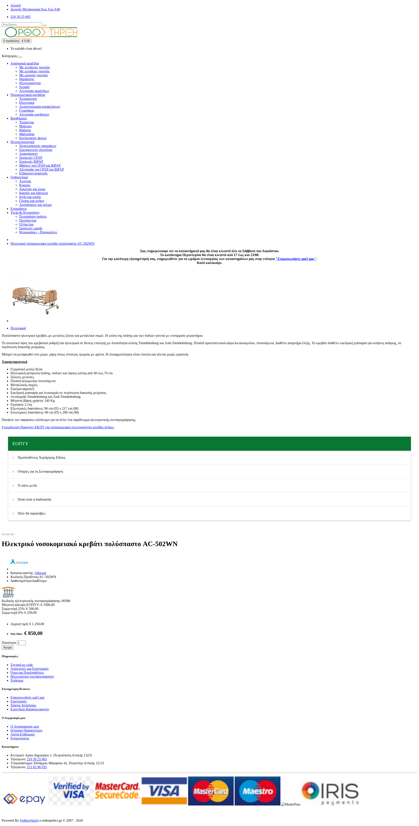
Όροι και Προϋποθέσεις (27, 672)
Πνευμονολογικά (22, 142)
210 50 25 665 (37, 759)
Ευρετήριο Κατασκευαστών (29, 709)
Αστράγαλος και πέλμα (35, 205)
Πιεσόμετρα (27, 220)
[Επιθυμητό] (3, 534)
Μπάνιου (25, 126)
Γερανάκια (26, 110)
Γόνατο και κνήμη (31, 201)
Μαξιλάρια (26, 134)
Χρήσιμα (16, 680)
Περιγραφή (18, 328)
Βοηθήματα (18, 118)
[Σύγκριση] (8, 534)
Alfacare (40, 573)
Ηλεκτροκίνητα (30, 83)
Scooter (24, 87)
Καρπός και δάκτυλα (33, 193)
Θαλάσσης (26, 79)
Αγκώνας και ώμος (32, 189)
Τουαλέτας (26, 122)
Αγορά (7, 647)
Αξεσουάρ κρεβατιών (34, 114)
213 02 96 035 (37, 767)
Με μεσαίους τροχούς (34, 71)
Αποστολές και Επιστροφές (29, 668)
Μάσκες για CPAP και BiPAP (40, 165)
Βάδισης (25, 130)
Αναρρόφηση (28, 154)
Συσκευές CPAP (30, 157)
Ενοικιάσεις (18, 208)
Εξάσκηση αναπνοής (33, 173)
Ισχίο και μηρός (30, 197)
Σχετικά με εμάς (21, 665)
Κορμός (24, 185)
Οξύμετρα (26, 224)
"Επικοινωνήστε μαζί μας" (296, 259)
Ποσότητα (9, 643)
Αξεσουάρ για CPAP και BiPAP (41, 169)
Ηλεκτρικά (26, 102)
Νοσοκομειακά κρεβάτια (27, 95)
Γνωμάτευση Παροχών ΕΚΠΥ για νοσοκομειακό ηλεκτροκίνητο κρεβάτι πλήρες (58, 427)
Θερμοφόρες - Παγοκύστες (38, 232)
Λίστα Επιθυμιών (22, 734)
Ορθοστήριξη (29, 820)
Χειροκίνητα (28, 99)
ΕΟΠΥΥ (20, 443)
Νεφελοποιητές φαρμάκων (37, 146)
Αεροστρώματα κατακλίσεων (39, 106)
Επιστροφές (18, 701)
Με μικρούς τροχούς (33, 75)
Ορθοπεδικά (19, 177)
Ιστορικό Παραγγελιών (26, 730)
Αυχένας (25, 181)
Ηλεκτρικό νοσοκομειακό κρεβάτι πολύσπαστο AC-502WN (52, 243)
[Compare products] (12, 534)
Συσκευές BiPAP (31, 161)
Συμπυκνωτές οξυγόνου (35, 150)
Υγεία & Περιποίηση (24, 212)
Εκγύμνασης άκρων (33, 138)
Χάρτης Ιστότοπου (23, 705)
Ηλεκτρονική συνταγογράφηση (32, 676)
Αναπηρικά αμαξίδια (24, 63)
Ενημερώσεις (19, 738)
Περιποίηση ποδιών (33, 216)
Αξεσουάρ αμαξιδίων (34, 91)
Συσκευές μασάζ (31, 228)
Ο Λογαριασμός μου (24, 726)
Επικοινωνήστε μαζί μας (27, 697)
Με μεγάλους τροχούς (34, 67)
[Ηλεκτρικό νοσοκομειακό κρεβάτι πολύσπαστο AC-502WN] (35, 321)
